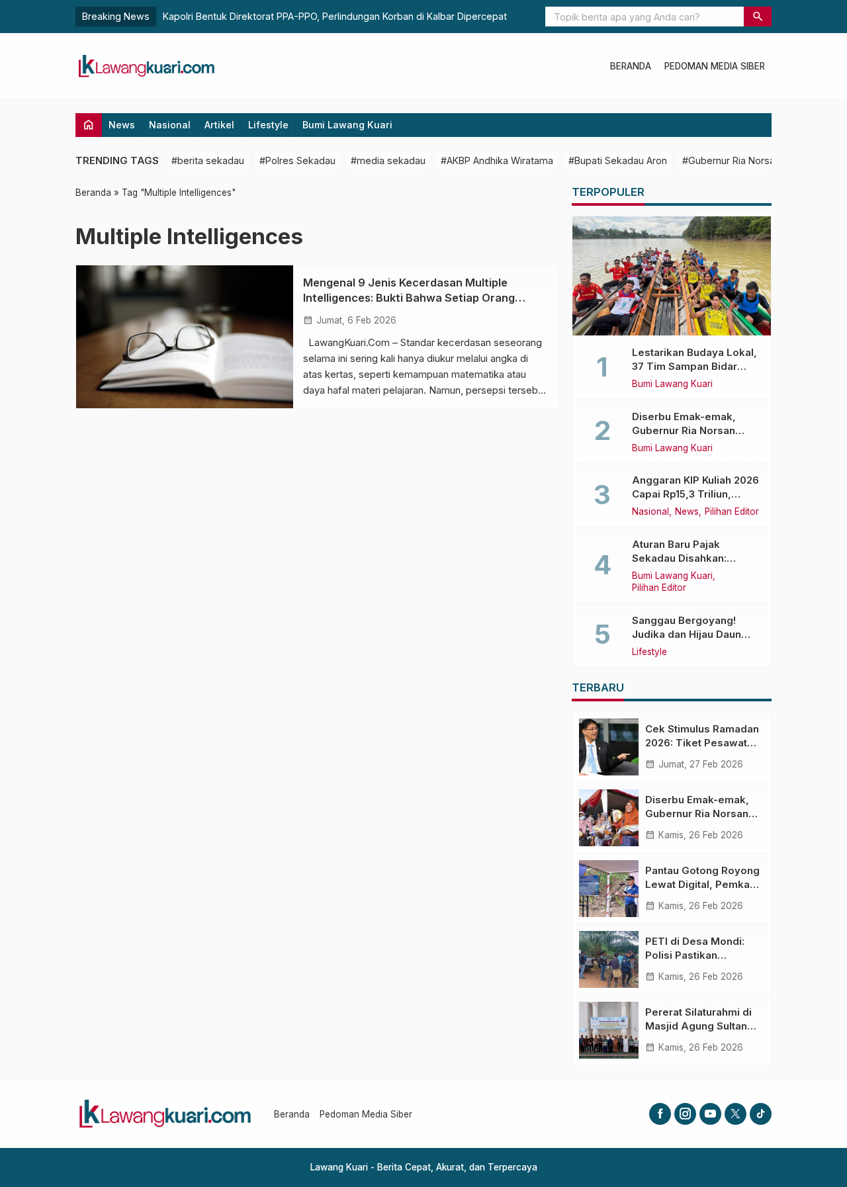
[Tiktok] (761, 1114)
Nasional (170, 124)
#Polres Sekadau (297, 160)
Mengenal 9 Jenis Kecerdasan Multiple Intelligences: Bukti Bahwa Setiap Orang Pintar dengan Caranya (409, 298)
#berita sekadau (207, 160)
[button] (758, 16)
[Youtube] (710, 1114)
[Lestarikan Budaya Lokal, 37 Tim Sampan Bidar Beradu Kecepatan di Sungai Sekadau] (671, 275)
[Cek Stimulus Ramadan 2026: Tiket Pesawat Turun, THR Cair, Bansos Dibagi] (609, 747)
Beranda (630, 66)
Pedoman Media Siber (714, 66)
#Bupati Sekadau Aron (617, 160)
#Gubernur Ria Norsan (731, 160)
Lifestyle (268, 124)
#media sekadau (388, 160)
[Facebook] (660, 1114)
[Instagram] (685, 1114)
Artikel (219, 124)
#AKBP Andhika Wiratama (497, 160)
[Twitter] (735, 1114)
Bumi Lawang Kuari (347, 124)
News (122, 124)
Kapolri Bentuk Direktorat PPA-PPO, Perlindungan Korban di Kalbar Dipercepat (335, 16)
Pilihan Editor (732, 512)
